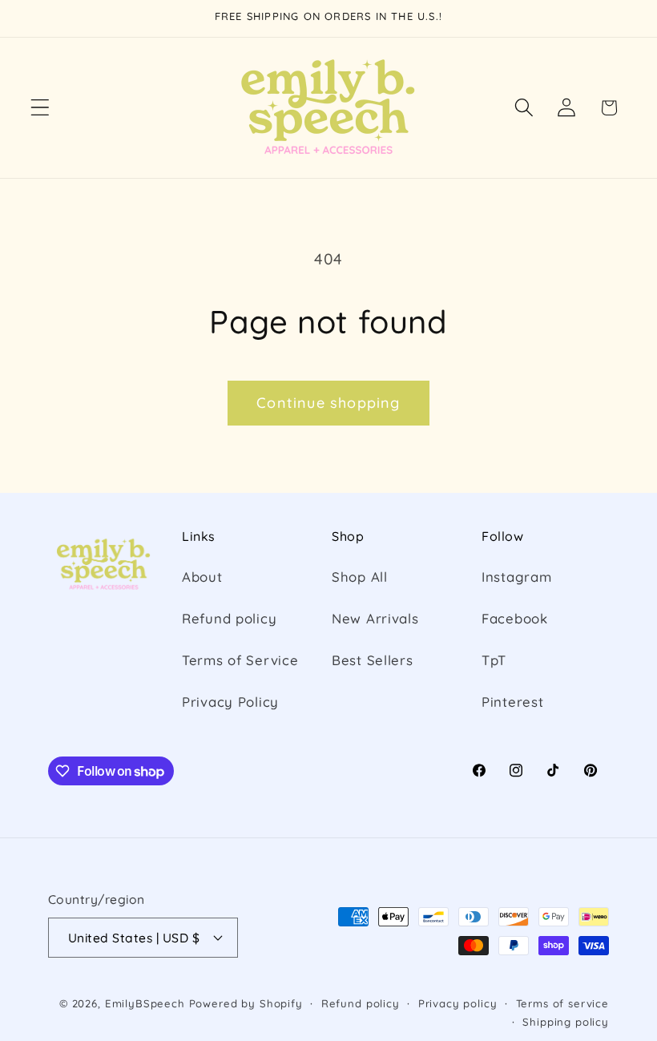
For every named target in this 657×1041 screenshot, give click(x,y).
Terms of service (562, 1003)
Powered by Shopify (246, 1003)
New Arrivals (375, 618)
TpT (494, 660)
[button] (40, 108)
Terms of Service (240, 660)
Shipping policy (565, 1021)
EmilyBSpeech (145, 1003)
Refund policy (229, 618)
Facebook (515, 618)
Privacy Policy (230, 701)
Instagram (516, 576)
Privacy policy (458, 1003)
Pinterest (512, 701)
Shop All (360, 576)
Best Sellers (372, 660)
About (202, 576)
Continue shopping (328, 402)
